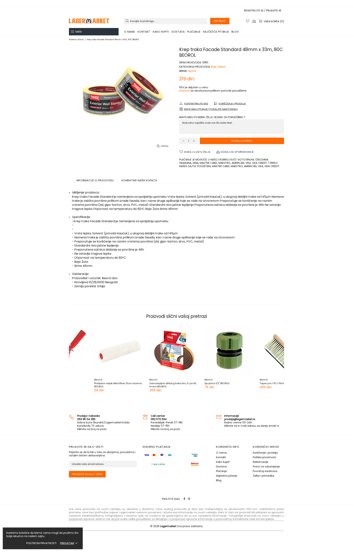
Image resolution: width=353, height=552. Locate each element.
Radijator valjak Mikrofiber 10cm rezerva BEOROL (92, 385)
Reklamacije (260, 462)
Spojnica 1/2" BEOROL (191, 383)
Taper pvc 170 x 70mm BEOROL (252, 383)
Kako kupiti (223, 462)
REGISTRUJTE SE (253, 10)
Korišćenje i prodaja (265, 452)
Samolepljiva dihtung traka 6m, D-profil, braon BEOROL (147, 385)
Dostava (184, 90)
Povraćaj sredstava (265, 471)
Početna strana (76, 39)
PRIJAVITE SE (273, 10)
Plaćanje (221, 471)
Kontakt (221, 457)
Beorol (192, 71)
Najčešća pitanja (226, 475)
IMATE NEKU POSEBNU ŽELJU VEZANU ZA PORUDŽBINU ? (212, 117)
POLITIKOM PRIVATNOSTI (41, 543)
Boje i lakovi (218, 66)
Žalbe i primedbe (263, 475)
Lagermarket (89, 21)
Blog (218, 480)
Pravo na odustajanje (266, 466)
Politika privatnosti (264, 457)
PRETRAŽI (220, 21)
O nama (221, 452)
